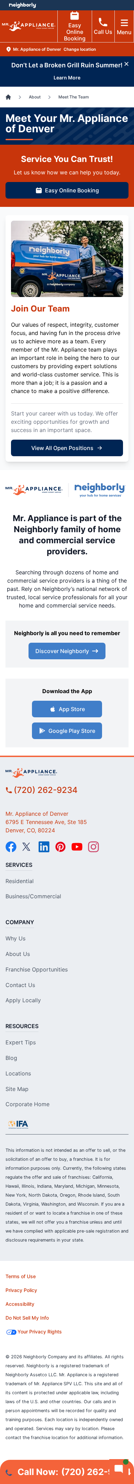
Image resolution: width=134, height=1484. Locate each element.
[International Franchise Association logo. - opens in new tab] (18, 1124)
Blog (11, 1057)
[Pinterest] (60, 846)
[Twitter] (27, 846)
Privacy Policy (21, 1290)
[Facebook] (10, 846)
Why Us (15, 938)
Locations (18, 1073)
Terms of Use (20, 1276)
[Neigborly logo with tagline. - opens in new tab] (102, 490)
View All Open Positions (62, 447)
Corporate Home (27, 1104)
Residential (19, 881)
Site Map (17, 1088)
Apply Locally (23, 1000)
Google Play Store (71, 730)
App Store (72, 709)
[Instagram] (93, 846)
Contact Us (20, 985)
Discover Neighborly (62, 651)
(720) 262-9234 (46, 790)
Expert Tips (20, 1042)
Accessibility (19, 1304)
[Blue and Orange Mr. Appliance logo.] (34, 490)
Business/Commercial (33, 896)
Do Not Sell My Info (27, 1318)
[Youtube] (76, 846)
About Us (17, 953)
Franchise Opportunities (36, 969)
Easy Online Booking (75, 32)
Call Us (103, 31)
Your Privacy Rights (40, 1331)
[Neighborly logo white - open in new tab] (22, 5)
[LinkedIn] (43, 846)
